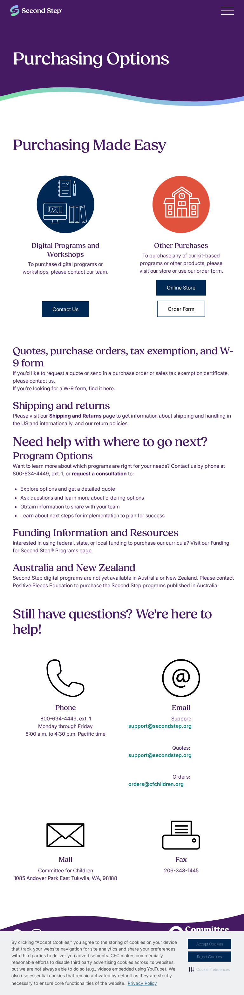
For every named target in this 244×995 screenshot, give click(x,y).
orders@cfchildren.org (156, 784)
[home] (36, 10)
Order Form (181, 309)
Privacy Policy (142, 983)
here (108, 388)
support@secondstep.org (160, 726)
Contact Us (65, 309)
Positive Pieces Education (43, 585)
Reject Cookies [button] (209, 956)
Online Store (181, 287)
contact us (42, 381)
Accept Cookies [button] (209, 944)
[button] (209, 969)
